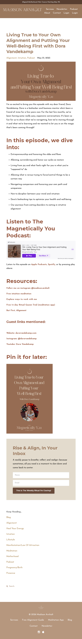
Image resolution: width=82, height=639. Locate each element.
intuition (22, 58)
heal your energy (15, 528)
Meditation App (56, 620)
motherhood (12, 556)
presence (10, 573)
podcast (31, 58)
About (47, 13)
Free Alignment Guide (33, 620)
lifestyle (10, 540)
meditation (11, 551)
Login (66, 13)
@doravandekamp (27, 339)
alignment (11, 58)
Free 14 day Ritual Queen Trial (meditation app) (30, 305)
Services (50, 9)
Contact (57, 13)
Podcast (74, 9)
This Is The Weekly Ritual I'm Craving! (33, 491)
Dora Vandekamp (25, 344)
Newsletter (62, 9)
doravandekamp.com (25, 333)
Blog (8, 517)
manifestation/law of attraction (22, 545)
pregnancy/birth (14, 568)
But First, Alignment (16, 310)
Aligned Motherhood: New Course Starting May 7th (41, 2)
